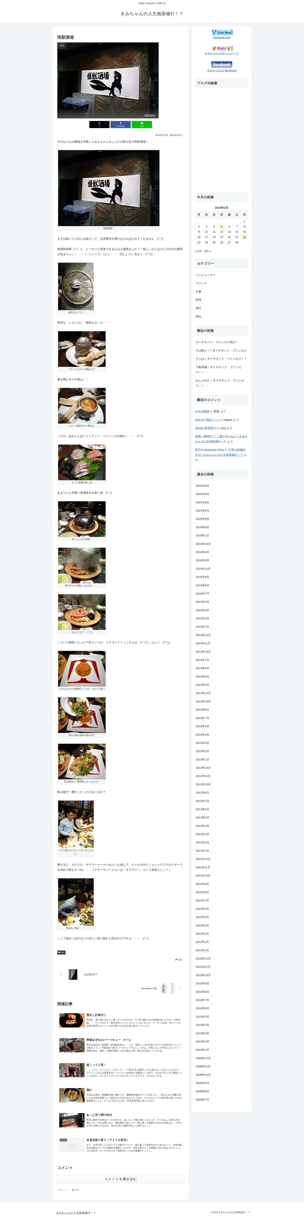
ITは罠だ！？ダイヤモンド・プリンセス (221, 350)
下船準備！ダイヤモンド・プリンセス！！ (218, 370)
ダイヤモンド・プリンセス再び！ (217, 342)
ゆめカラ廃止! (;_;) (207, 419)
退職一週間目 (203, 436)
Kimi (223, 428)
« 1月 (198, 250)
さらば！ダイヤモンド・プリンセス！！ (221, 358)
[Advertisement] (207, 140)
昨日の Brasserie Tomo (209, 449)
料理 (63, 952)
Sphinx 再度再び (205, 428)
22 (244, 237)
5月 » (207, 250)
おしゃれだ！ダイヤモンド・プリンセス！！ (220, 383)
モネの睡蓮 (202, 411)
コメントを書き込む (120, 1179)
